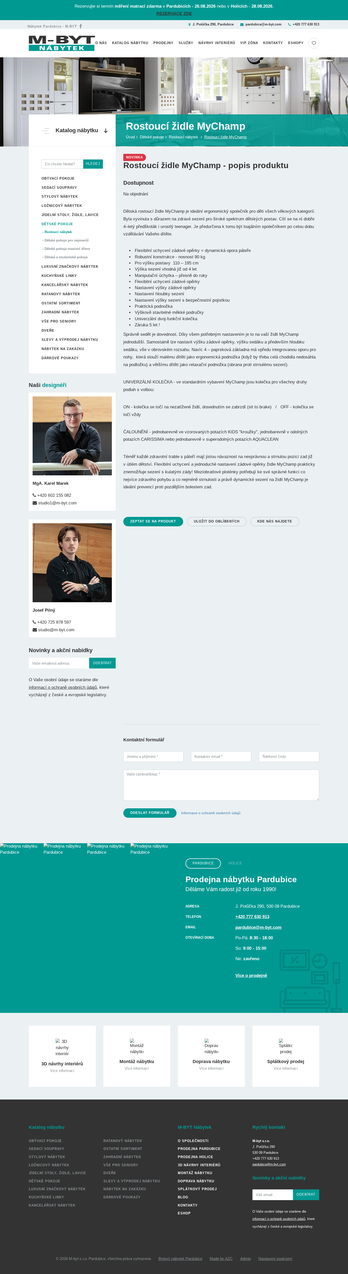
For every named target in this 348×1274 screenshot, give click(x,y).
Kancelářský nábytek (65, 285)
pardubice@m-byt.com (264, 24)
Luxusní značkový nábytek (70, 267)
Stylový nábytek (60, 196)
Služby (186, 43)
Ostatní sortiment (61, 303)
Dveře (48, 330)
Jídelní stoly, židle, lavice (70, 215)
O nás (101, 43)
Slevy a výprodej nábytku (70, 340)
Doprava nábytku (196, 1181)
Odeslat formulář (149, 813)
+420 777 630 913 (306, 24)
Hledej (93, 164)
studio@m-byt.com (55, 629)
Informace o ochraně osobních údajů (210, 813)
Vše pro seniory (59, 321)
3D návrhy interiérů (199, 1165)
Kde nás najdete (274, 521)
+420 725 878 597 (53, 622)
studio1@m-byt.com (57, 503)
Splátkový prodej (197, 1189)
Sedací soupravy (59, 188)
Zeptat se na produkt (153, 521)
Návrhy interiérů (216, 43)
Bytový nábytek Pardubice (180, 1258)
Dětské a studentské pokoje (66, 257)
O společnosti (193, 1141)
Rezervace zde (174, 13)
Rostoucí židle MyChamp (225, 137)
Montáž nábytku (195, 1173)
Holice (235, 863)
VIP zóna (249, 43)
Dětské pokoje (57, 224)
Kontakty (273, 43)
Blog (183, 1197)
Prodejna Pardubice (199, 1149)
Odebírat (102, 663)
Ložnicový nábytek (62, 206)
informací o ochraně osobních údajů (63, 687)
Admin (245, 1258)
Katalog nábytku (130, 43)
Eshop (184, 1213)
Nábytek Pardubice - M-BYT (52, 26)
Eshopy (296, 43)
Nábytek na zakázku (63, 349)
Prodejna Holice (195, 1157)
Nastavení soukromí (275, 1258)
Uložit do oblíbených (216, 521)
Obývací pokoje (58, 178)
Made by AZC (221, 1258)
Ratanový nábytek (61, 294)
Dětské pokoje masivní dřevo (67, 249)
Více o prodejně (251, 975)
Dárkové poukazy (60, 358)
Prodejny (163, 43)
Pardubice (203, 863)
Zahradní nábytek (60, 312)
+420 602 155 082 (53, 495)
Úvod (130, 137)
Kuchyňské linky (59, 276)
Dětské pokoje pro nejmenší (67, 240)
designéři (54, 385)
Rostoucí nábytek (58, 232)
